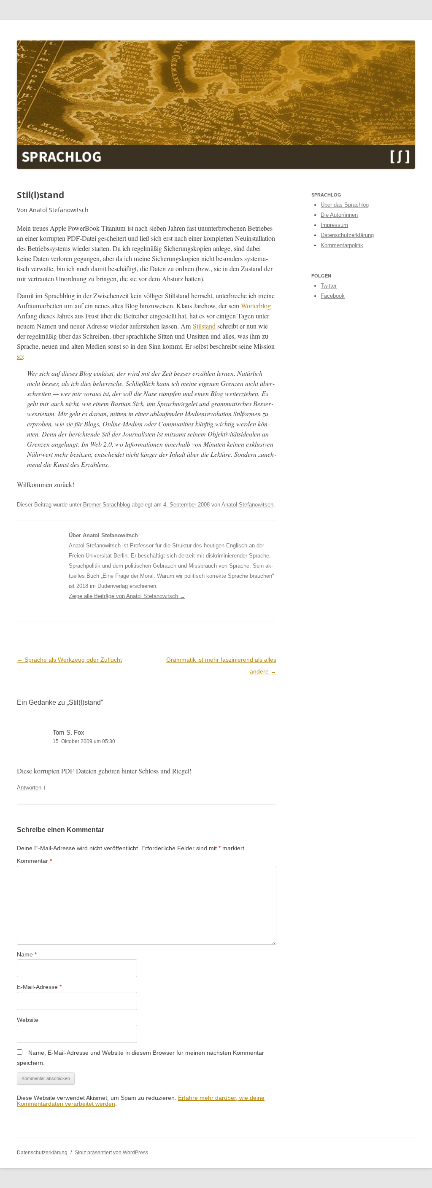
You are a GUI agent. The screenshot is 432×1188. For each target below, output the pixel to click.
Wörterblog (256, 305)
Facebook (333, 296)
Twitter (329, 286)
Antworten (29, 787)
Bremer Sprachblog (106, 504)
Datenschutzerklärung (347, 235)
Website (27, 1019)
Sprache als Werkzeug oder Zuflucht (69, 659)
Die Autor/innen (339, 215)
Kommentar (34, 860)
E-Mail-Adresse (39, 986)
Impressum (334, 225)
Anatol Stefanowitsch (247, 504)
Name (27, 954)
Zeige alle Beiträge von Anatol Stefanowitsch (127, 596)
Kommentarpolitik (342, 245)
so (20, 356)
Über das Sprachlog (345, 205)
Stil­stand (204, 326)
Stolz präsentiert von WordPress (111, 1153)
